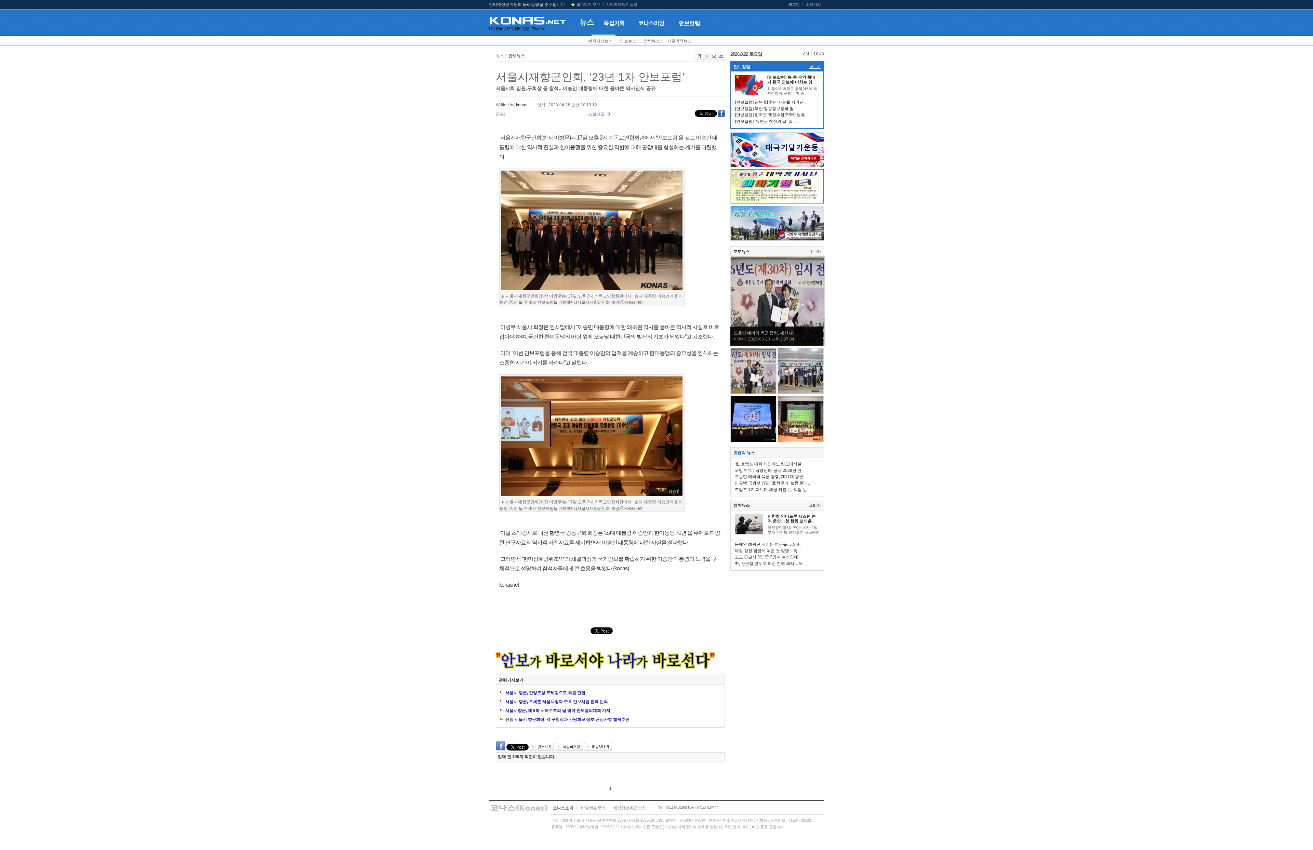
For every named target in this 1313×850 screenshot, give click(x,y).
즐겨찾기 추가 (588, 4)
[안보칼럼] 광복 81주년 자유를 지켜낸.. (770, 102)
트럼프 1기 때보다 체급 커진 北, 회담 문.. (772, 489)
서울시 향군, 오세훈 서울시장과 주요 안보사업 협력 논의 (556, 701)
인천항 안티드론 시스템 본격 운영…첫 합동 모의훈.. (792, 518)
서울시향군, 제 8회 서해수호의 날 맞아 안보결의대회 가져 (557, 710)
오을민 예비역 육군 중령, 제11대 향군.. (770, 476)
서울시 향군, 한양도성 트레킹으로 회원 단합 (545, 692)
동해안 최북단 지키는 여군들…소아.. (768, 544)
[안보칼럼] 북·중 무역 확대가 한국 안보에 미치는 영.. (791, 79)
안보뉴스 (628, 41)
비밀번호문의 (593, 808)
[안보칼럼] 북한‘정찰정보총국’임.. (765, 108)
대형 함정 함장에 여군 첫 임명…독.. (767, 550)
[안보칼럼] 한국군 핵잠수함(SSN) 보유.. (771, 114)
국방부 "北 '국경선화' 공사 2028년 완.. (769, 470)
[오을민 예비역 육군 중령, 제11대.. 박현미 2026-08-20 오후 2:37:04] (777, 344)
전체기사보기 (600, 41)
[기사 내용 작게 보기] (706, 58)
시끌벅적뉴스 (679, 41)
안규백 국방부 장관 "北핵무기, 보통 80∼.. (772, 483)
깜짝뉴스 (652, 41)
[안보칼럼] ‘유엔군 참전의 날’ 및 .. (765, 121)
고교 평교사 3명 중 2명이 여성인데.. (767, 557)
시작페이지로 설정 (621, 4)
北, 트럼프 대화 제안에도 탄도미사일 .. (770, 464)
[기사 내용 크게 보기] (699, 58)
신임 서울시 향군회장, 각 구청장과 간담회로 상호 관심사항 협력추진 (567, 719)
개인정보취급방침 (629, 808)
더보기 (815, 67)
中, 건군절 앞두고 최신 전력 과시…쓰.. (770, 563)
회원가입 (813, 4)
